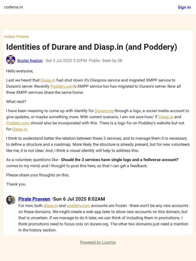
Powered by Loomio (98, 242)
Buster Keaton (30, 60)
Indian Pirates (16, 36)
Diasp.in (48, 80)
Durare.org (104, 110)
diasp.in (51, 205)
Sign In (184, 7)
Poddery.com (62, 86)
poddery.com (78, 205)
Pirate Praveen (34, 199)
